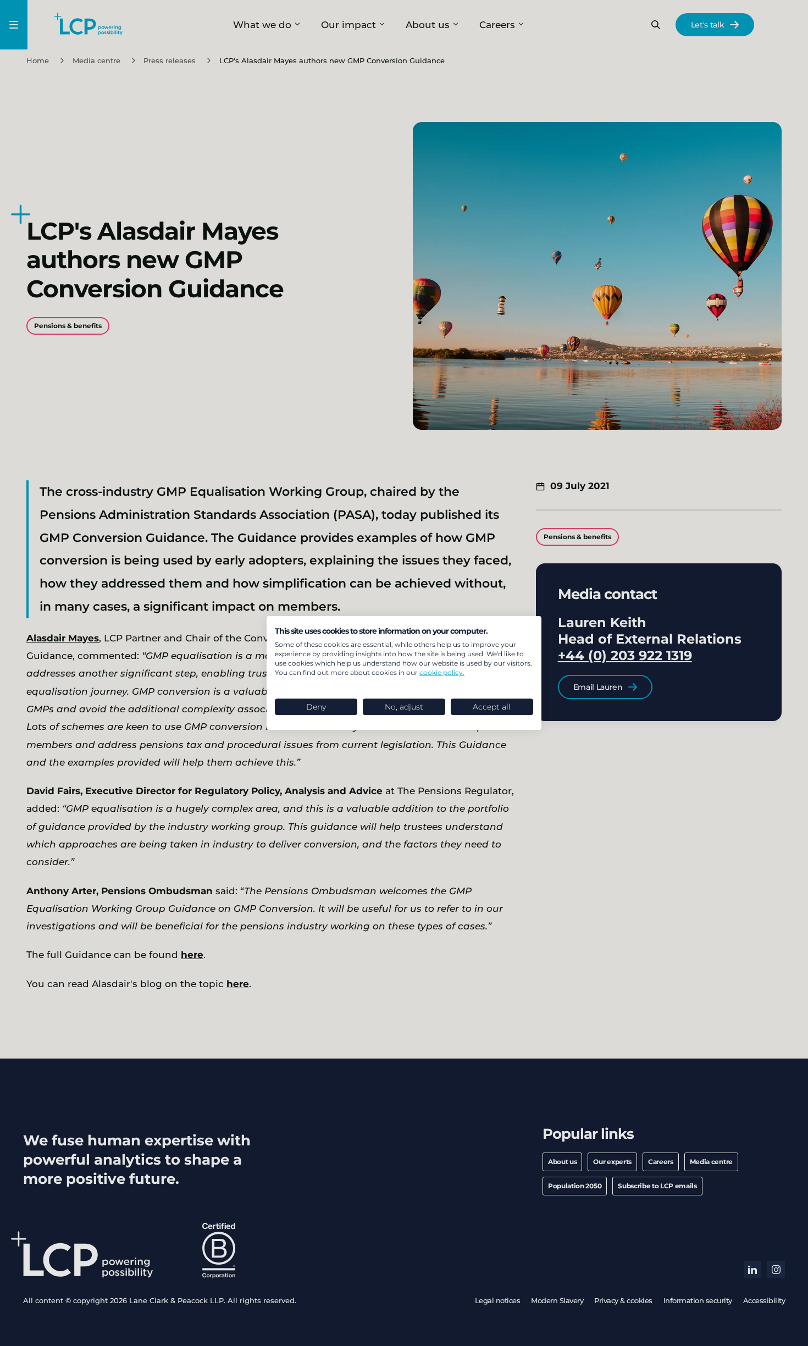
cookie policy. (441, 672)
